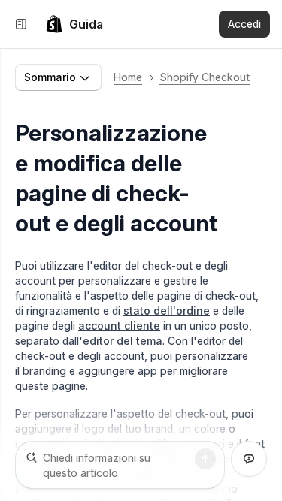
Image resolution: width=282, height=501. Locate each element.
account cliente (119, 325)
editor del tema (122, 340)
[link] (74, 24)
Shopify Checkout (204, 77)
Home (128, 77)
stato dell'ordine (166, 310)
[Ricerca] (205, 458)
